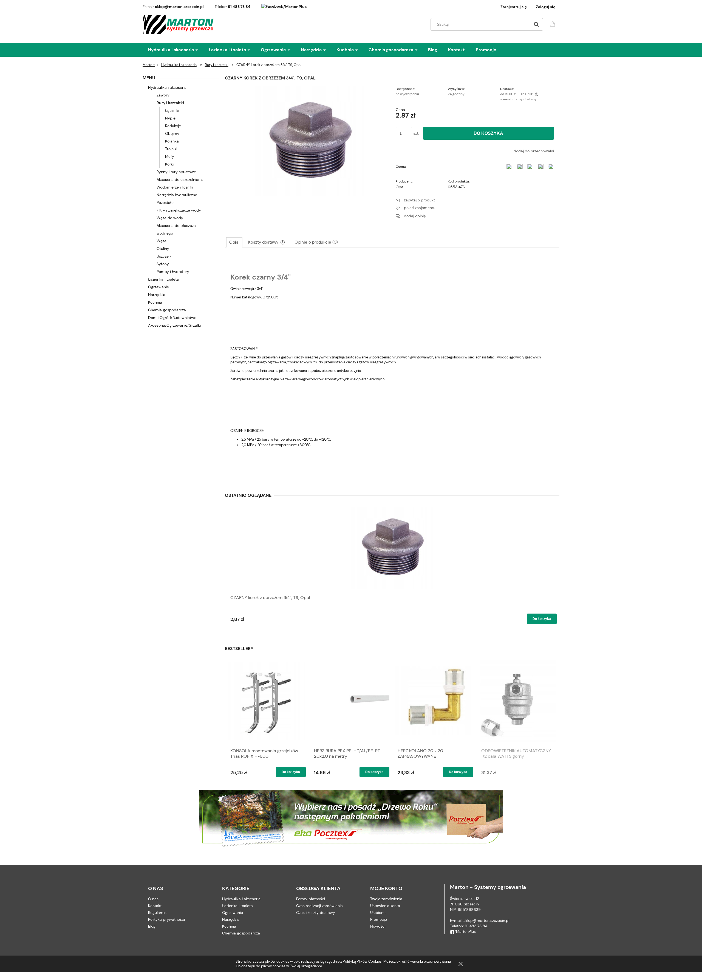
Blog (151, 926)
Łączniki (172, 110)
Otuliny (163, 248)
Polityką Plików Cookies (362, 961)
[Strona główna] (178, 24)
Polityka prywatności (166, 919)
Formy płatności (310, 898)
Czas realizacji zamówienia (319, 905)
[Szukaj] (536, 24)
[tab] (234, 242)
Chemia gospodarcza (167, 309)
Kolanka (172, 141)
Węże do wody (170, 217)
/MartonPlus (295, 6)
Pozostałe (165, 202)
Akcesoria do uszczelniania (180, 179)
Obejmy (172, 133)
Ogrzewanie (158, 286)
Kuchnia (155, 302)
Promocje (378, 919)
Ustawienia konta (385, 905)
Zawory (163, 95)
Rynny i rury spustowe (176, 171)
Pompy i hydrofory (173, 271)
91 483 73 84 (239, 6)
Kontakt (155, 905)
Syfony (163, 263)
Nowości (377, 926)
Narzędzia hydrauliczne (177, 194)
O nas (153, 898)
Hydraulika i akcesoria (167, 87)
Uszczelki (164, 256)
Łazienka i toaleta (163, 279)
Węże (161, 240)
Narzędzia (156, 294)
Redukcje (173, 125)
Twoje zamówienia (386, 898)
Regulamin (157, 912)
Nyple (170, 118)
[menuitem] (178, 50)
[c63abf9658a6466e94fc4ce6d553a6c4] (309, 140)
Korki (169, 164)
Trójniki (171, 148)
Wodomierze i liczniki (175, 187)
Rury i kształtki (170, 102)
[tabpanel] (392, 367)
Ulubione (378, 912)
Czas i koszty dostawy (315, 912)
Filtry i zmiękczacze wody (179, 210)
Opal (400, 186)
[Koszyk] (553, 23)
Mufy (169, 156)
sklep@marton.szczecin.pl (179, 6)
